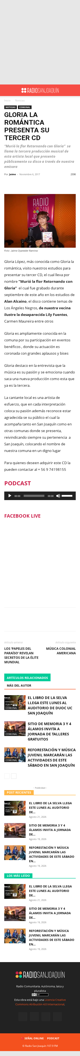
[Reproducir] (10, 496)
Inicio (7, 100)
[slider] (68, 495)
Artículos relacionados (27, 678)
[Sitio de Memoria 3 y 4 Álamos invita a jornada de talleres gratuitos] (15, 728)
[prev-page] (7, 776)
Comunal (24, 107)
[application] (40, 496)
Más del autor (19, 685)
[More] (52, 184)
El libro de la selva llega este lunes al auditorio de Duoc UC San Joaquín (50, 705)
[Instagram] (34, 1016)
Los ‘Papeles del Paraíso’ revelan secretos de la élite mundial (21, 655)
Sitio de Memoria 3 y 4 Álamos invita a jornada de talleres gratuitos (49, 731)
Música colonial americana (61, 650)
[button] (7, 90)
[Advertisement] (40, 42)
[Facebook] (23, 1016)
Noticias (20, 100)
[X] (46, 1016)
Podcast (53, 1038)
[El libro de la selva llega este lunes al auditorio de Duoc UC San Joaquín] (15, 702)
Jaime (12, 174)
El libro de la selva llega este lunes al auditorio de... (50, 807)
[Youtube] (57, 1016)
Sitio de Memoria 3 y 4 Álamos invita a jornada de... (50, 829)
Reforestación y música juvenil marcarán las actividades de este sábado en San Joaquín (52, 757)
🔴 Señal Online (32, 1038)
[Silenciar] (58, 496)
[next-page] (13, 776)
